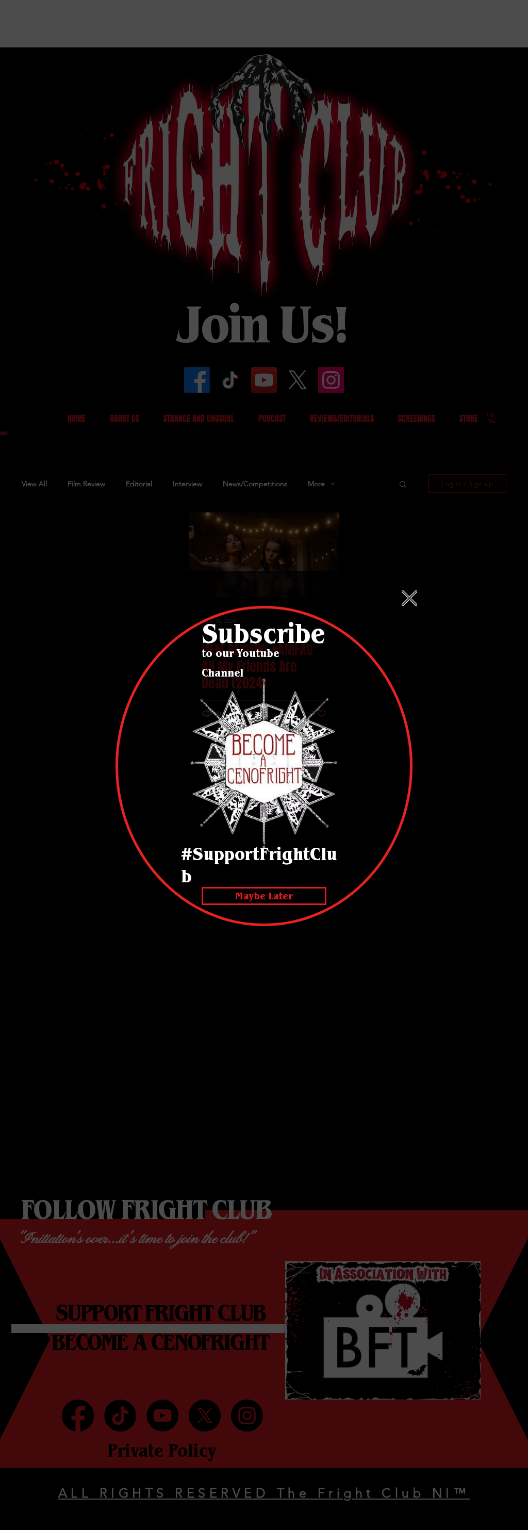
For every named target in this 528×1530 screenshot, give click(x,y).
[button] (409, 598)
